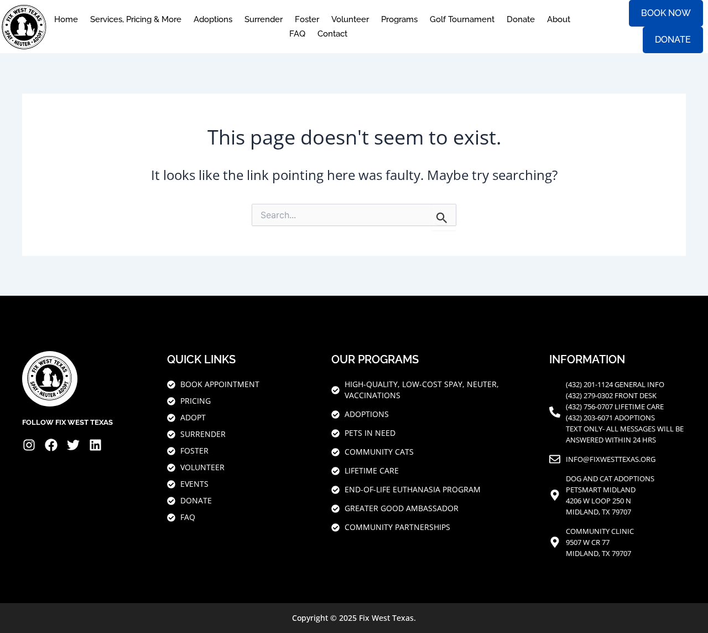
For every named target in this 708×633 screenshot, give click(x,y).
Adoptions (213, 19)
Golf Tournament (462, 19)
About (558, 19)
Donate (521, 19)
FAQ (297, 34)
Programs (399, 19)
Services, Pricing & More (135, 19)
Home (66, 19)
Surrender (263, 19)
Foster (307, 19)
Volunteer (350, 19)
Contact (332, 34)
